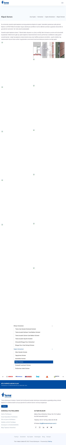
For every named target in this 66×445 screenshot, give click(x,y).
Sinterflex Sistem (20, 358)
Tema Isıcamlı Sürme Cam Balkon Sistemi (27, 335)
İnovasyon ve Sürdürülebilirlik (9, 425)
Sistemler (40, 17)
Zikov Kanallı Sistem (21, 352)
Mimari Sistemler (19, 326)
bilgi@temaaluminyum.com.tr (48, 423)
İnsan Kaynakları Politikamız (9, 417)
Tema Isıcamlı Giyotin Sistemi (23, 339)
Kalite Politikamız (6, 414)
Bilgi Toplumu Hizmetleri (8, 427)
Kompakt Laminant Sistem (23, 365)
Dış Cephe (30, 437)
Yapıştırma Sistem (20, 355)
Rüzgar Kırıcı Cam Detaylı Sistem (24, 345)
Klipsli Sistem (19, 362)
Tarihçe (16, 437)
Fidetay (50, 441)
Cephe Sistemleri (50, 17)
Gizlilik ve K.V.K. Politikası (8, 422)
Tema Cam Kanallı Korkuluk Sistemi (25, 329)
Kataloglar (38, 437)
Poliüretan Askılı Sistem (22, 368)
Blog (43, 437)
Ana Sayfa (33, 17)
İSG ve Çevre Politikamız (8, 419)
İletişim (48, 437)
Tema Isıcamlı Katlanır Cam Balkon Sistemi (27, 332)
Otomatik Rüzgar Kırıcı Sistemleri (25, 342)
